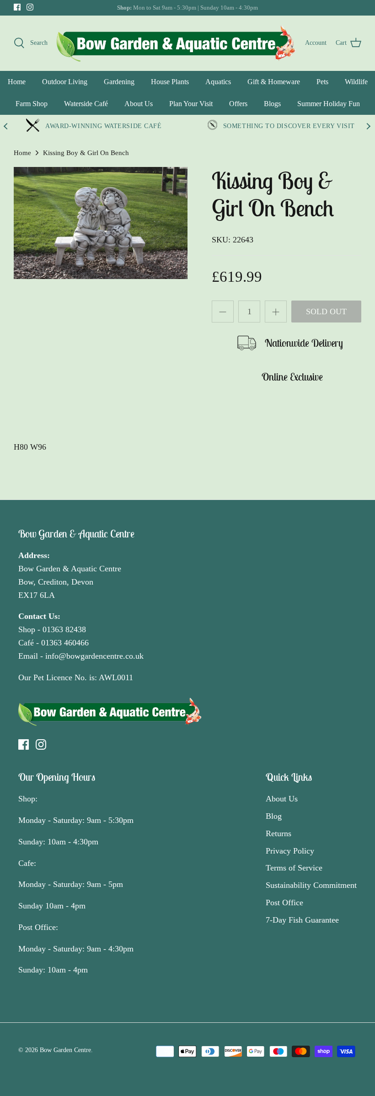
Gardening (119, 82)
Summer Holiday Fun (328, 103)
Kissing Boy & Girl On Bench (86, 152)
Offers (238, 103)
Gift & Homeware (273, 82)
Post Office (284, 902)
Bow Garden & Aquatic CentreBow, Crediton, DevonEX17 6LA (69, 582)
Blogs (272, 103)
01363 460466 (65, 642)
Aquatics (218, 82)
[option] (101, 223)
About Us (138, 103)
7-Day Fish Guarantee (302, 919)
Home (17, 82)
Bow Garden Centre (65, 1050)
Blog (274, 816)
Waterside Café (86, 103)
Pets (322, 82)
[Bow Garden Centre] (176, 43)
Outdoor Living (64, 82)
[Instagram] (30, 7)
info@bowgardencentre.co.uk (94, 656)
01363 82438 (64, 629)
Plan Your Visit (191, 103)
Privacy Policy (290, 850)
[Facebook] (17, 7)
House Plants (170, 82)
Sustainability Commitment (311, 885)
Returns (278, 833)
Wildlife (356, 82)
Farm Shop (32, 103)
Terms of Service (294, 867)
